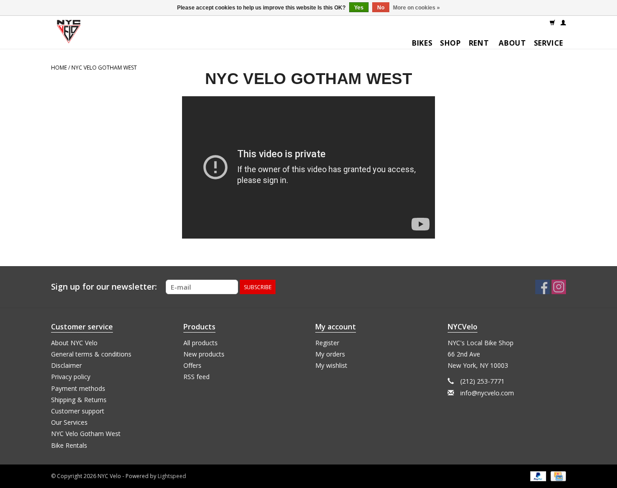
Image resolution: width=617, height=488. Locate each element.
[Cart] (552, 22)
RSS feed (196, 376)
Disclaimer (66, 365)
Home (59, 67)
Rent (479, 43)
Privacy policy (70, 376)
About (512, 43)
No (380, 8)
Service (548, 43)
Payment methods (78, 388)
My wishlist (331, 365)
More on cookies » (416, 8)
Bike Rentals (69, 445)
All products (200, 342)
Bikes (422, 43)
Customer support (77, 411)
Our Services (69, 422)
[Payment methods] (537, 475)
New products (203, 354)
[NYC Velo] (69, 34)
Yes (359, 8)
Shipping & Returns (79, 399)
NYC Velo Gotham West (104, 67)
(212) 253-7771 (482, 381)
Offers (192, 365)
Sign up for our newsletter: (104, 286)
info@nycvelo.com (487, 393)
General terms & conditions (91, 354)
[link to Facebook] (542, 287)
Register (327, 342)
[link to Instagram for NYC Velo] (559, 287)
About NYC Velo (74, 342)
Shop (450, 43)
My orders (330, 354)
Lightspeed (172, 476)
